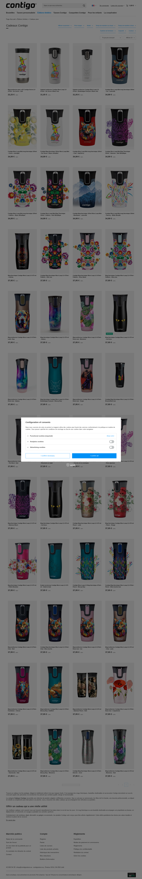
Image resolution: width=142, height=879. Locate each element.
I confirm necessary (48, 456)
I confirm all (94, 456)
